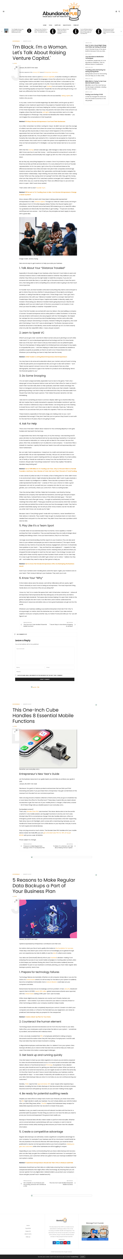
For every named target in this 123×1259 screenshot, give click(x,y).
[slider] (94, 1239)
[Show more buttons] (106, 1239)
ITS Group (49, 1065)
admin (15, 63)
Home (44, 25)
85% (41, 1036)
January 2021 (36, 72)
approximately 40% (43, 1084)
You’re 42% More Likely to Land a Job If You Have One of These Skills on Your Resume (63, 31)
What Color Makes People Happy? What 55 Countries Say (109, 31)
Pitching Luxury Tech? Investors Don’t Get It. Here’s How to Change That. (86, 31)
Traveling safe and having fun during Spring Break (95, 70)
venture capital (40, 202)
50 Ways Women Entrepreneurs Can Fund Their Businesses (45, 121)
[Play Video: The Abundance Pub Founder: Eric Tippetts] (95, 1231)
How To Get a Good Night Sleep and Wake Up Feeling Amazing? (95, 46)
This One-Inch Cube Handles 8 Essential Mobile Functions (43, 715)
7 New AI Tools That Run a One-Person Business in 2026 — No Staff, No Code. (18, 31)
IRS (23, 1101)
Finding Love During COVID (94, 94)
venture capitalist (48, 77)
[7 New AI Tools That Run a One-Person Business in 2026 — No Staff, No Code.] (6, 31)
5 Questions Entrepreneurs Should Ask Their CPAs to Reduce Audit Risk (49, 1163)
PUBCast (76, 25)
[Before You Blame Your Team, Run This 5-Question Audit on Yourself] (30, 31)
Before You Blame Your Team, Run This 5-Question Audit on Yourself (40, 31)
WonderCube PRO (33, 811)
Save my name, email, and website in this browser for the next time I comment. (40, 675)
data (54, 953)
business (53, 958)
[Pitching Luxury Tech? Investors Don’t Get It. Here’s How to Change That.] (76, 31)
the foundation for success (64, 948)
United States (29, 994)
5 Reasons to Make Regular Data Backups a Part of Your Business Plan (44, 886)
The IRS (43, 1103)
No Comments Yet (22, 634)
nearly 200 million (41, 991)
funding (49, 86)
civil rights (45, 112)
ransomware (30, 980)
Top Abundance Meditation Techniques (94, 57)
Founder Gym (40, 188)
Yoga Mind (28, 1228)
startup (31, 150)
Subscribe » (55, 72)
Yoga (50, 25)
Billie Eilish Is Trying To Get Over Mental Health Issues (95, 82)
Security (67, 989)
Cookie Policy (74, 1257)
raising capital (65, 96)
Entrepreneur (16, 41)
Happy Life (57, 25)
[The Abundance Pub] (61, 11)
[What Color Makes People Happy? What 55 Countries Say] (98, 31)
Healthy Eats (67, 25)
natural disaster (52, 982)
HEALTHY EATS (28, 1234)
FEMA (27, 1084)
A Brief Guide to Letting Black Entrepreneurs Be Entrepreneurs (46, 357)
